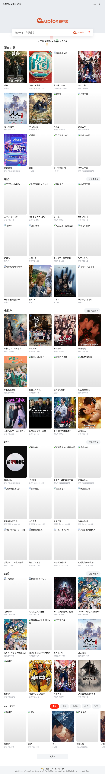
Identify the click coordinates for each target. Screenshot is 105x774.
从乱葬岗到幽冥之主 (86, 694)
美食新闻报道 (34, 562)
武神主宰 (82, 127)
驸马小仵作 (83, 258)
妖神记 (7, 694)
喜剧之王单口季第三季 (63, 480)
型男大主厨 (83, 168)
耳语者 (56, 299)
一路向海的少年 (60, 562)
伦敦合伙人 (83, 480)
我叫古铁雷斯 (59, 390)
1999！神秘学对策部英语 (15, 653)
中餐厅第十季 (34, 85)
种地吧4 (32, 480)
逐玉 (54, 744)
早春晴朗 (82, 348)
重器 (31, 168)
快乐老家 (33, 521)
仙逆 (30, 744)
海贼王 (56, 127)
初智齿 (7, 258)
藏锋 (6, 85)
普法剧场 (8, 480)
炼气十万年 (58, 653)
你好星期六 (9, 168)
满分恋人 (57, 217)
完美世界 (80, 744)
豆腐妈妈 (33, 348)
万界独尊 (8, 611)
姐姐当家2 (58, 521)
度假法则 (33, 258)
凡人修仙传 (9, 127)
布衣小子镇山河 (85, 299)
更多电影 (93, 179)
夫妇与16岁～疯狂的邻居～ (15, 431)
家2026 (32, 299)
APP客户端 (56, 769)
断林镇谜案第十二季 (37, 431)
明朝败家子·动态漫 (37, 694)
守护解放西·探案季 (12, 299)
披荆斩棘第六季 (11, 521)
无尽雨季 (57, 348)
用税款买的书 (10, 390)
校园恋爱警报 (84, 390)
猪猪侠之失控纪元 (36, 611)
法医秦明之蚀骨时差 (37, 217)
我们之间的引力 (35, 390)
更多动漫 (93, 573)
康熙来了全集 (59, 85)
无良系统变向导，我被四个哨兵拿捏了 (65, 611)
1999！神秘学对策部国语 (89, 611)
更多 (51, 756)
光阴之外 (82, 85)
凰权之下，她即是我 (62, 258)
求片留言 (46, 769)
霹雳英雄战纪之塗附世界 (39, 653)
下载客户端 (53, 41)
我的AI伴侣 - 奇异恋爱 (13, 562)
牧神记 (7, 744)
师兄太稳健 (33, 127)
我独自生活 (83, 521)
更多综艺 (93, 442)
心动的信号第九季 (86, 562)
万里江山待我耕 (11, 217)
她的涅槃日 (83, 217)
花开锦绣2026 (60, 168)
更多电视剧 (92, 310)
